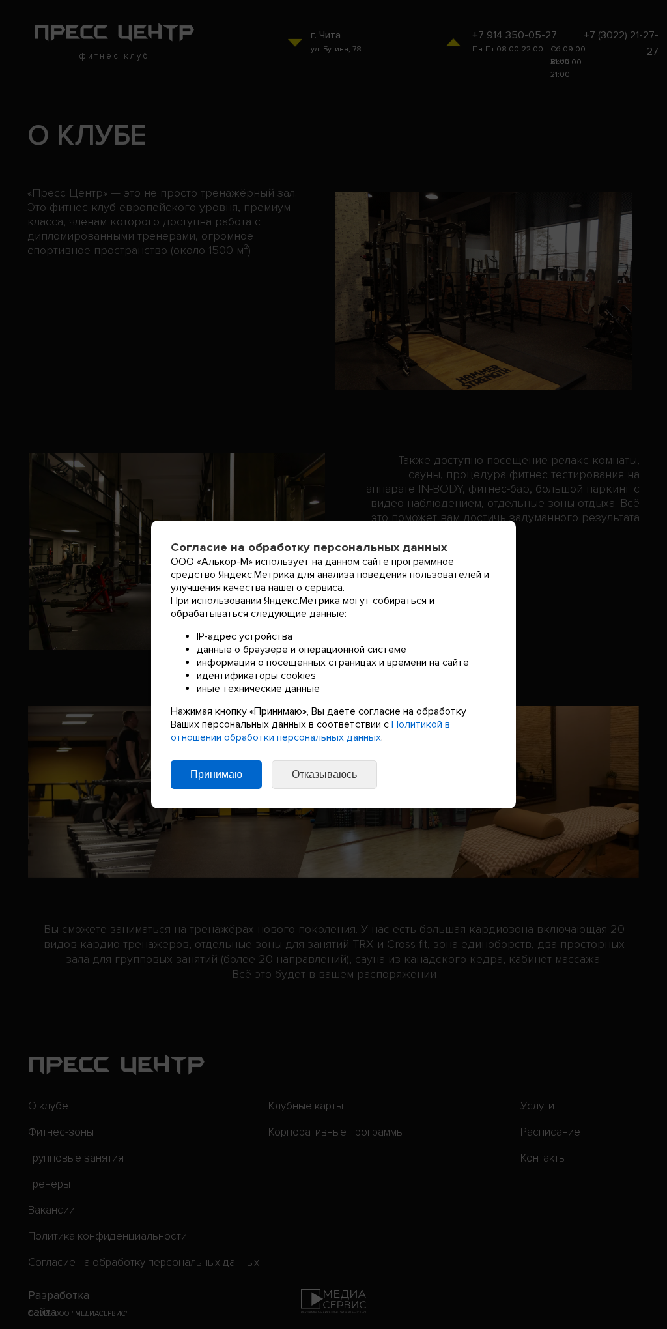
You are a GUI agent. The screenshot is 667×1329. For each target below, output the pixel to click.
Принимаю (216, 774)
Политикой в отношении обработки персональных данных (310, 731)
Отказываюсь (324, 774)
